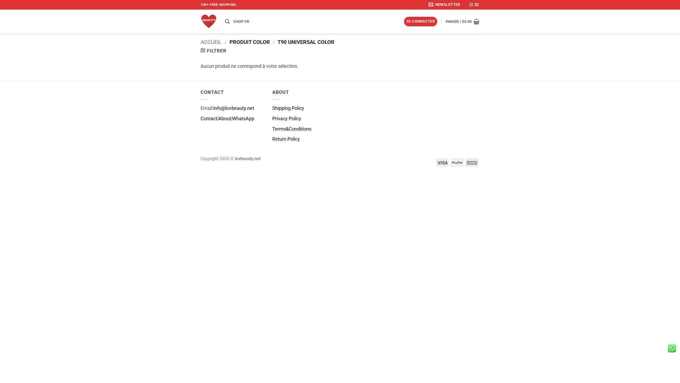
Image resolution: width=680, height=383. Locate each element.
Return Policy (286, 139)
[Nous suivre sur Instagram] (471, 5)
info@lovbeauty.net (233, 108)
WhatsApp (243, 118)
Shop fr (241, 21)
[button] (445, 5)
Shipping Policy (288, 108)
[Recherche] (227, 21)
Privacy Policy (286, 118)
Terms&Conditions (291, 129)
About (224, 118)
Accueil (211, 42)
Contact (209, 118)
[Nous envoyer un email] (476, 5)
